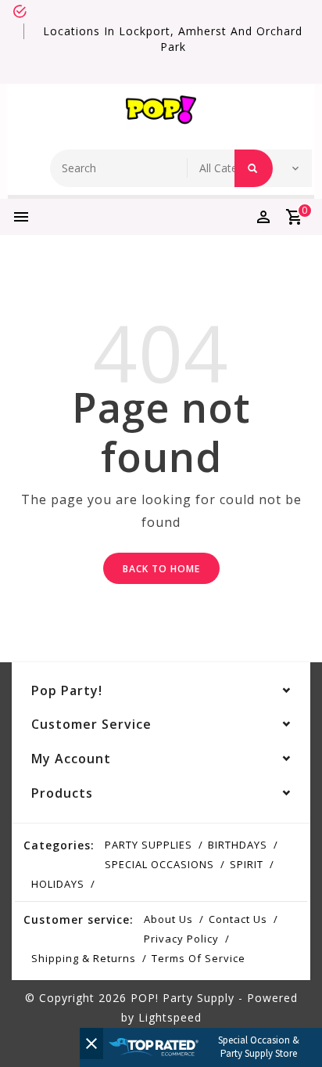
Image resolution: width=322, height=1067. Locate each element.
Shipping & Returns (83, 958)
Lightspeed (170, 1017)
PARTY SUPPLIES (148, 845)
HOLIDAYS (57, 884)
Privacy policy (181, 939)
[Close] (91, 1043)
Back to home (161, 568)
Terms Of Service (198, 958)
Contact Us (238, 919)
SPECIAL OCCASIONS (159, 864)
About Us (168, 919)
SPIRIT (246, 864)
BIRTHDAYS (237, 845)
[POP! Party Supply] (161, 113)
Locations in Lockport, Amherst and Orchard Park (172, 38)
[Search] (253, 168)
